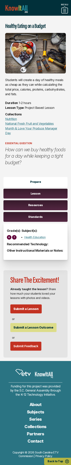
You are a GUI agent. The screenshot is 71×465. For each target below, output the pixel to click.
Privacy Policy (44, 456)
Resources (35, 205)
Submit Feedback (25, 346)
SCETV (23, 372)
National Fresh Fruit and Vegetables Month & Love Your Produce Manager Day (31, 128)
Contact (35, 441)
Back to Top (55, 461)
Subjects (35, 411)
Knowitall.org (17, 9)
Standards (35, 217)
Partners (35, 14)
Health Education (35, 237)
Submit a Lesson (26, 309)
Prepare (35, 182)
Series (35, 419)
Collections (35, 426)
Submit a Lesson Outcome (33, 327)
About (36, 404)
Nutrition (11, 119)
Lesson (35, 193)
